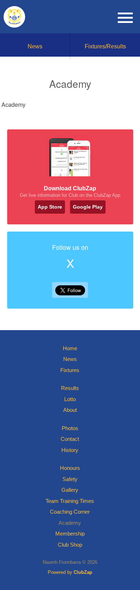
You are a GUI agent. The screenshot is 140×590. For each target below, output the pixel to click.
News (35, 46)
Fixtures (69, 370)
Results (70, 388)
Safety (70, 479)
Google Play (88, 207)
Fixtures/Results (105, 46)
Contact (70, 439)
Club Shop (70, 545)
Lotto (70, 399)
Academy (70, 523)
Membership (70, 533)
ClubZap (83, 572)
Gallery (69, 490)
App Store (50, 207)
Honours (70, 468)
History (69, 450)
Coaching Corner (70, 512)
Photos (70, 428)
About (70, 410)
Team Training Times (70, 501)
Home (70, 348)
